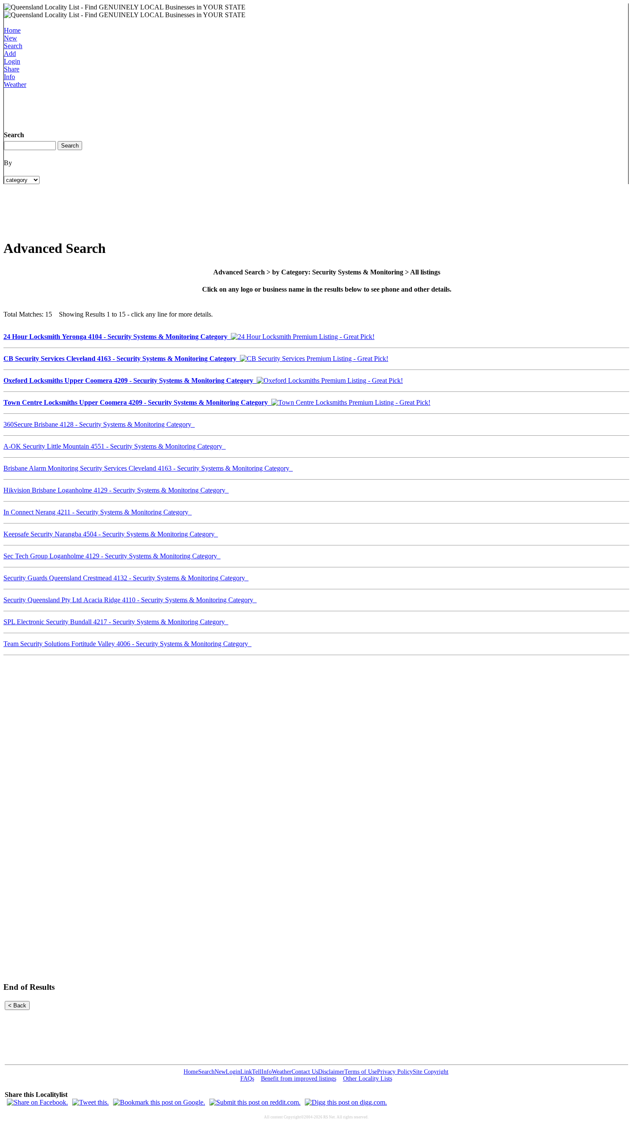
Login (12, 61)
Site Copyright (430, 1072)
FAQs (247, 1078)
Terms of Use (360, 1072)
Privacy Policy (395, 1072)
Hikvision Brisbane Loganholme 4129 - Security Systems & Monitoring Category (116, 490)
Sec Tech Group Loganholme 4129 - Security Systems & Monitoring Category (112, 556)
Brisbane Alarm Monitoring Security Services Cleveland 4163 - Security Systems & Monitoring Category (148, 468)
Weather (15, 84)
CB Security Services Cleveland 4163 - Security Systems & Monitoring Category (121, 358)
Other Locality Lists (367, 1078)
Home (12, 30)
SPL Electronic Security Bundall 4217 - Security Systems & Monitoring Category (115, 621)
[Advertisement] (160, 108)
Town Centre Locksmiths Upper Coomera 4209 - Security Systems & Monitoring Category (137, 402)
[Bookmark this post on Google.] (159, 1102)
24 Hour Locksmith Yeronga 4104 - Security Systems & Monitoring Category (117, 336)
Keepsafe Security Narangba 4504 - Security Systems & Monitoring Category (110, 534)
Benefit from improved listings (298, 1078)
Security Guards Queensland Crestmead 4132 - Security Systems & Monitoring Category (126, 578)
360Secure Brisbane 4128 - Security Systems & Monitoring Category (99, 424)
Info (9, 76)
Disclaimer (331, 1072)
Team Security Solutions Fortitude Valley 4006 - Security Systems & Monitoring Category (127, 643)
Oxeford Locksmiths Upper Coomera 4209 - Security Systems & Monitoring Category (130, 380)
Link (246, 1072)
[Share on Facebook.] (37, 1102)
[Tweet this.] (90, 1102)
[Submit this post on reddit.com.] (255, 1102)
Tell (256, 1072)
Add (10, 53)
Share (11, 69)
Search (13, 45)
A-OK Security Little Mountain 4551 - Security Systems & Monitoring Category (114, 446)
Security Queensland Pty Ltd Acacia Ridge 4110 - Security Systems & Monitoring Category (130, 600)
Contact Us (304, 1072)
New (10, 38)
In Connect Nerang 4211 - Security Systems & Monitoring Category (97, 512)
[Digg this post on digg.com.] (346, 1102)
